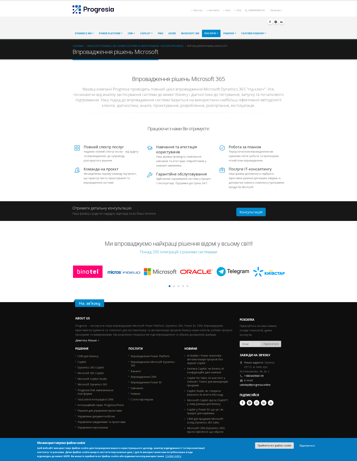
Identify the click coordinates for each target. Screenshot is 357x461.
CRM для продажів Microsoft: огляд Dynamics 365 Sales (205, 420)
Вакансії (136, 371)
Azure (172, 33)
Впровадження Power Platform (150, 356)
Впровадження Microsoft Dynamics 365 (153, 363)
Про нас (198, 10)
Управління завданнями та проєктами (102, 422)
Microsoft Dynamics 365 (92, 384)
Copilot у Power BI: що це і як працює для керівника (205, 411)
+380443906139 (254, 376)
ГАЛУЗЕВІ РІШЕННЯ (252, 33)
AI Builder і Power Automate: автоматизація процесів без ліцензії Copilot (205, 359)
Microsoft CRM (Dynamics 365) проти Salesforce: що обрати (206, 429)
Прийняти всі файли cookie (274, 445)
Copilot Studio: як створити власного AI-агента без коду (205, 392)
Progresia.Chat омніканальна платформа (95, 392)
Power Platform (109, 33)
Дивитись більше (86, 340)
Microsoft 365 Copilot (91, 373)
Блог (228, 10)
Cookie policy (173, 456)
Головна (78, 45)
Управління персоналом (93, 427)
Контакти (213, 10)
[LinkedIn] (281, 22)
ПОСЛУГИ (210, 33)
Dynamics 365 (83, 33)
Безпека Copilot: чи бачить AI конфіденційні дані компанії (205, 370)
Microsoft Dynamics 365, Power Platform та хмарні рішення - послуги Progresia (135, 45)
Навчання (137, 388)
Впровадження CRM (143, 376)
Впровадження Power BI (146, 382)
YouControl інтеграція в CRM (95, 399)
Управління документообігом (96, 416)
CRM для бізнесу (88, 356)
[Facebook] (270, 22)
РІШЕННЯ (228, 33)
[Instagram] (256, 403)
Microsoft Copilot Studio (92, 379)
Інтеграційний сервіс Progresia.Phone (101, 405)
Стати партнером (142, 399)
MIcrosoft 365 (190, 33)
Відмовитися (307, 445)
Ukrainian (275, 10)
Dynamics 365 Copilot (91, 367)
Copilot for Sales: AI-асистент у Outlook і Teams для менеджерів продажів (207, 381)
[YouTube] (271, 403)
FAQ (238, 10)
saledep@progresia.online (255, 384)
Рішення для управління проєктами (100, 410)
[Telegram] (276, 22)
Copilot (145, 33)
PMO (160, 33)
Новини (135, 393)
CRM (130, 33)
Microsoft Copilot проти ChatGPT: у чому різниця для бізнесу (208, 402)
